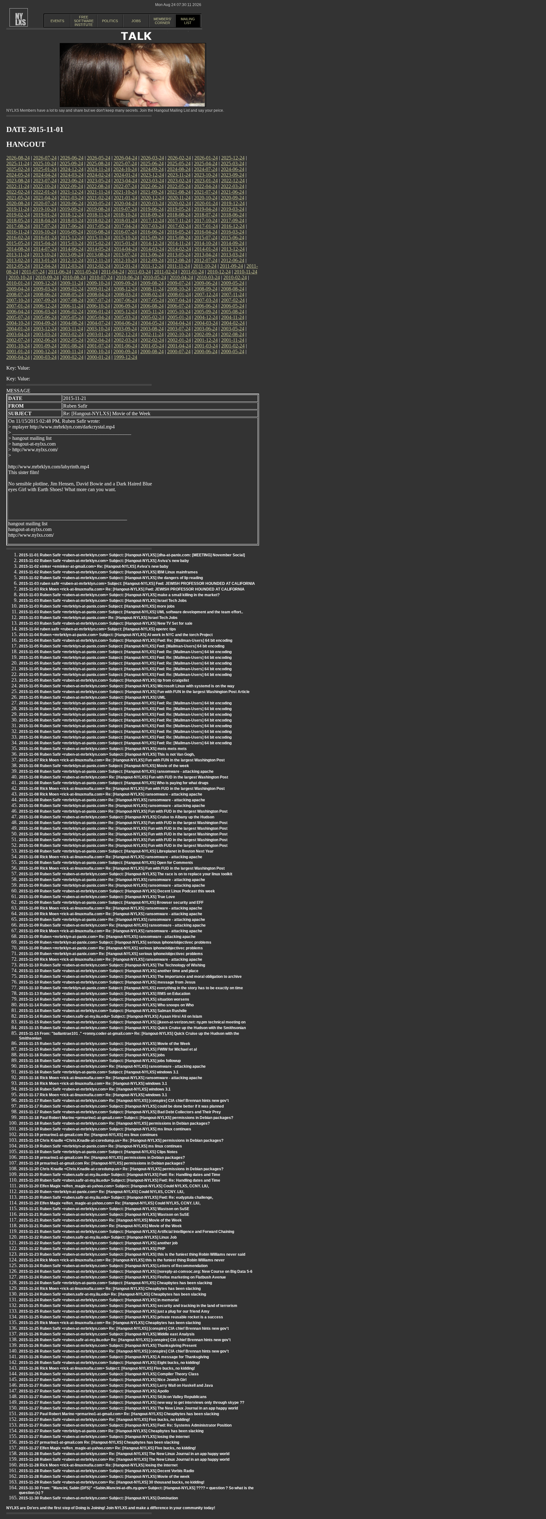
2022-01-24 (45, 192)
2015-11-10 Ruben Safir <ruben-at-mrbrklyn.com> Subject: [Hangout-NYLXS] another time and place (108, 971)
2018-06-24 (232, 214)
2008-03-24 (125, 294)
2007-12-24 (206, 294)
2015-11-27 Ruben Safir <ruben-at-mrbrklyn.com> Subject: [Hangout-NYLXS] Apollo (94, 1391)
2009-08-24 (152, 283)
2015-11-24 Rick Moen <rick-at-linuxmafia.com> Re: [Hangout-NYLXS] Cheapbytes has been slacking (110, 1288)
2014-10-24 (205, 243)
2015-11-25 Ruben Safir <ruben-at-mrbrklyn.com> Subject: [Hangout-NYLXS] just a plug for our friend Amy (114, 1311)
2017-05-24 (98, 226)
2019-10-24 (44, 209)
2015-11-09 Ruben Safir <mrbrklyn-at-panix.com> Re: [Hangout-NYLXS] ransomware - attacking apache (112, 880)
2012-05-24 (18, 266)
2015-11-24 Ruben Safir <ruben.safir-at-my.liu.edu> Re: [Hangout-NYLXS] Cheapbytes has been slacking (112, 1294)
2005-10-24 (179, 311)
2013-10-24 (44, 254)
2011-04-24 (112, 271)
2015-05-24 (18, 243)
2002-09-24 (205, 334)
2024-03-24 (71, 175)
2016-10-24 (44, 231)
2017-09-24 (232, 220)
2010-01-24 (18, 283)
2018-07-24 (205, 214)
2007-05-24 (152, 300)
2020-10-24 (205, 197)
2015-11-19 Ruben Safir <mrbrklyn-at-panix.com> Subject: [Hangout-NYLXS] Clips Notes (98, 1152)
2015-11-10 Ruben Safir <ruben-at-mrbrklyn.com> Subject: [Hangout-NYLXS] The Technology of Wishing (112, 965)
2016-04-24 (205, 231)
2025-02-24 (18, 169)
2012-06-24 (232, 260)
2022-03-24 (232, 186)
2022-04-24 (205, 186)
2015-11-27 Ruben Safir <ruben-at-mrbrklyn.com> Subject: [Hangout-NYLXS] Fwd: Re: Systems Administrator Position (125, 1425)
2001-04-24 (179, 345)
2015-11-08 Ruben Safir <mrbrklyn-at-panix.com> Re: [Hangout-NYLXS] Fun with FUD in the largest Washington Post (123, 811)
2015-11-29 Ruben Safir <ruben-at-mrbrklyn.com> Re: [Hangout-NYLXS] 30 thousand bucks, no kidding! (111, 1482)
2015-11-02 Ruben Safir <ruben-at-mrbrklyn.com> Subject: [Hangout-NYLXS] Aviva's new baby (104, 561)
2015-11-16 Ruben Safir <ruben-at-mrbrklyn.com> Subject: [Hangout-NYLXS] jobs (92, 1055)
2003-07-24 (179, 328)
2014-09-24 (232, 243)
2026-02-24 (179, 157)
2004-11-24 (232, 317)
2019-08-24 (98, 209)
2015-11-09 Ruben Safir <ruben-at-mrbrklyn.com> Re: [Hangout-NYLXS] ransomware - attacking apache (112, 925)
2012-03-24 (71, 266)
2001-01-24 (18, 351)
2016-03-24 (232, 231)
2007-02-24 (233, 300)
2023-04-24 (125, 180)
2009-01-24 (98, 288)
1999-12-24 (125, 357)
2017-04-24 (125, 226)
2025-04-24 (205, 163)
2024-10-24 (125, 169)
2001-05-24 (152, 345)
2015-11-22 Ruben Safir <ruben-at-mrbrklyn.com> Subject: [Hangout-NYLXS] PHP (92, 1249)
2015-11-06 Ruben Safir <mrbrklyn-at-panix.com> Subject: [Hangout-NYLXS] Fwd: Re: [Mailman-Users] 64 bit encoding (125, 703)
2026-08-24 (18, 157)
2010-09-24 (47, 277)
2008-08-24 (232, 288)
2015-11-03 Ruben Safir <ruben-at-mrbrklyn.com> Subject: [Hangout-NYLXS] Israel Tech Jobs (103, 600)
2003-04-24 (18, 334)
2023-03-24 (152, 180)
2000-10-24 (98, 351)
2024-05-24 (18, 175)
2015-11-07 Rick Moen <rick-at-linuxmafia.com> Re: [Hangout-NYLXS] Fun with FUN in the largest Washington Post (122, 760)
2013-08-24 (98, 254)
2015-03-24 (71, 243)
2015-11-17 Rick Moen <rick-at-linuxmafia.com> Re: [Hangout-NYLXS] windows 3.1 (93, 1095)
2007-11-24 (232, 294)
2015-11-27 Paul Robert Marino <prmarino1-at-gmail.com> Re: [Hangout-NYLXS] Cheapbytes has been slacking (119, 1414)
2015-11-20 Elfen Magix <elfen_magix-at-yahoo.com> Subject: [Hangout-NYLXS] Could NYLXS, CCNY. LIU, (114, 1186)
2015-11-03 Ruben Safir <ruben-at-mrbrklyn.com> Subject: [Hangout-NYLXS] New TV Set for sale (105, 623)
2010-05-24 (154, 277)
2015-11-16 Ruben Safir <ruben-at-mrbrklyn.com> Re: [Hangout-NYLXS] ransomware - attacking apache (112, 1066)
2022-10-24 (44, 186)
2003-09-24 (125, 328)
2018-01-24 (125, 220)
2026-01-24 (206, 157)
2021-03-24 (71, 197)
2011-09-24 (231, 266)
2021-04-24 (45, 197)
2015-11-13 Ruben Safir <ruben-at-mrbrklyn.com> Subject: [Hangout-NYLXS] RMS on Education (104, 993)
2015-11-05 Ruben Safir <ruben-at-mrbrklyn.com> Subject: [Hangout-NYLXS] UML (92, 697)
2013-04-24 (205, 254)
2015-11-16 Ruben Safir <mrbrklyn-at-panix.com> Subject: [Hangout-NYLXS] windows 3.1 (99, 1072)
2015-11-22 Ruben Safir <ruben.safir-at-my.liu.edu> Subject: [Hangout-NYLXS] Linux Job (98, 1237)
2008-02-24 (152, 294)
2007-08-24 (71, 300)
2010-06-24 (127, 277)
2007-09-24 (45, 300)
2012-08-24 (179, 260)
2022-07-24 (125, 186)
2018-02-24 (98, 220)
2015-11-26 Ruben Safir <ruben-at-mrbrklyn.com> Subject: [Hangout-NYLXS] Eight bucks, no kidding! (109, 1362)
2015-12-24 (71, 237)
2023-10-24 (205, 175)
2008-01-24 (179, 294)
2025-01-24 (45, 169)
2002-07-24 (18, 340)
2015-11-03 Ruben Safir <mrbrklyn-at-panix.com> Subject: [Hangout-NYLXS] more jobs (97, 606)
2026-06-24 (71, 157)
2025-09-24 (71, 163)
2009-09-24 (125, 283)
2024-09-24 (152, 169)
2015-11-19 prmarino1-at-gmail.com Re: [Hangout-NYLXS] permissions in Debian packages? (102, 1157)
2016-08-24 (98, 231)
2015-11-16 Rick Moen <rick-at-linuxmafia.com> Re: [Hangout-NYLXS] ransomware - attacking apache (110, 1078)
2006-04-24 (18, 311)
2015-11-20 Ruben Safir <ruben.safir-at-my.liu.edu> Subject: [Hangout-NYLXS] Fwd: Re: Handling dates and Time (119, 1174)
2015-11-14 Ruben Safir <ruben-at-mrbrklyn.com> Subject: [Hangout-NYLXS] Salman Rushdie (103, 1011)
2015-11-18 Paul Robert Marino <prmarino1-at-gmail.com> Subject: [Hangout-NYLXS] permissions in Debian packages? (126, 1118)
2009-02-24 (71, 288)
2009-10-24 (98, 283)
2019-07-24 (125, 209)
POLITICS (110, 21)
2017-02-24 (179, 226)
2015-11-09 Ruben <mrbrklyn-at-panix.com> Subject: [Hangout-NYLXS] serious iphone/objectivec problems (115, 942)
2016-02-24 (18, 237)
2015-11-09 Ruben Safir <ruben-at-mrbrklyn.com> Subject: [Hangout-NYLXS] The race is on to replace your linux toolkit (125, 874)
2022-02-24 (18, 192)
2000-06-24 (205, 351)
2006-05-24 (232, 306)
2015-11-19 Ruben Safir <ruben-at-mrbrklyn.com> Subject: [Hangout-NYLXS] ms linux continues (105, 1129)
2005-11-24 (152, 311)
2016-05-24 (179, 231)
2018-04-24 (45, 220)
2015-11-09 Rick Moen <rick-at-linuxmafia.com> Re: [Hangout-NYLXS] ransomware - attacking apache (110, 908)
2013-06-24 (152, 254)
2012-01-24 (125, 266)
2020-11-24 (179, 197)
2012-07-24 (205, 260)
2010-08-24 (74, 277)
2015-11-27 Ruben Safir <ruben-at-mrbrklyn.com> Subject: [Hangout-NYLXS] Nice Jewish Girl (102, 1380)
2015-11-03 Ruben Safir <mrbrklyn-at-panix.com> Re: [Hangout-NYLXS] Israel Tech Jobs (98, 618)
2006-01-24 (98, 311)
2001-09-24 (45, 345)
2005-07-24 (18, 317)
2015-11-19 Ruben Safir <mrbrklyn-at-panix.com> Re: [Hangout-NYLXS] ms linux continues (100, 1146)
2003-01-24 (98, 334)
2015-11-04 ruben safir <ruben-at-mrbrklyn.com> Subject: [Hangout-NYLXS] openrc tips (97, 629)
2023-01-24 (206, 180)
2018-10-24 (125, 214)
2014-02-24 (179, 249)
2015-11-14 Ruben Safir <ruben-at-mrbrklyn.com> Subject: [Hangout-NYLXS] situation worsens (104, 999)
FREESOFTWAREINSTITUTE (84, 21)
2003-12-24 (45, 328)
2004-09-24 (45, 323)
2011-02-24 (165, 271)
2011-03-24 (139, 271)
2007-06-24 (125, 300)
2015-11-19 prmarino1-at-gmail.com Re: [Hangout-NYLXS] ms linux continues (88, 1135)
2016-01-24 (45, 237)
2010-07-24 (100, 277)
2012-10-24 (125, 260)
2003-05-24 (232, 328)
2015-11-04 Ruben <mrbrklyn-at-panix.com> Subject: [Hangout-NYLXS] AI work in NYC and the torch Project (116, 635)
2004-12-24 (206, 317)
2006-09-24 (125, 306)
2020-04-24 (125, 203)
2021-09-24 (152, 192)
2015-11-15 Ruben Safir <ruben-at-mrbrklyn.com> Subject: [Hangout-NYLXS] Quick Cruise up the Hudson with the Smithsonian (132, 1028)
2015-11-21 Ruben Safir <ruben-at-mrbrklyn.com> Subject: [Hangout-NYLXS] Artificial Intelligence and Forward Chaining (126, 1231)
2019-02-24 (18, 214)
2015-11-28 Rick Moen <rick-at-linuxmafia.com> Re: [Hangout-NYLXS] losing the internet (98, 1465)
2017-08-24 (18, 226)
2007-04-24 (179, 300)
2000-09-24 (125, 351)
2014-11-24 (179, 243)
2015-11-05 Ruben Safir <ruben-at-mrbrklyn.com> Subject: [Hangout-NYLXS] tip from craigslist (104, 680)
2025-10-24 (44, 163)
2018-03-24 (71, 220)
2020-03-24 (152, 203)
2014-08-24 (18, 249)
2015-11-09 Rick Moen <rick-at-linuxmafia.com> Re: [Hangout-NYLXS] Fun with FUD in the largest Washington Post (122, 868)
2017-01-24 (206, 226)
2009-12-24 (45, 283)
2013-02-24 (18, 260)
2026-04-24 (125, 157)
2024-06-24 (232, 169)
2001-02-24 (233, 345)
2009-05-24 (232, 283)
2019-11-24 (17, 209)
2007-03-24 (206, 300)
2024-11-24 (98, 169)
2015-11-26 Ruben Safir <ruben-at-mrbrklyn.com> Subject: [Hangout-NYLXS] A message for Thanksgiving (114, 1357)
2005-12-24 (125, 311)
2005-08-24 (232, 311)
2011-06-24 (59, 271)
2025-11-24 (17, 163)
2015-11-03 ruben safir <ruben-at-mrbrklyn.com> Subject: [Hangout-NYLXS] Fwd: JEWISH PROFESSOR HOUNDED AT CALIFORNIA (137, 583)
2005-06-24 (45, 317)
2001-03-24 (206, 345)
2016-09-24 (71, 231)
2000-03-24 (45, 357)
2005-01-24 (179, 317)
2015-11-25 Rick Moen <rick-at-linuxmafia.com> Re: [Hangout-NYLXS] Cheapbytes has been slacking (110, 1323)
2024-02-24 (98, 175)
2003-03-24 (45, 334)
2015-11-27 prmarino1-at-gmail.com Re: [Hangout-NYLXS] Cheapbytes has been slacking (99, 1442)
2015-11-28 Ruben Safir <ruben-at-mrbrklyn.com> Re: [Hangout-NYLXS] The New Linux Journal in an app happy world (124, 1454)
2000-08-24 (152, 351)
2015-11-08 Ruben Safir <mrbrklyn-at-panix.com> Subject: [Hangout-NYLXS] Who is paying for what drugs (114, 783)
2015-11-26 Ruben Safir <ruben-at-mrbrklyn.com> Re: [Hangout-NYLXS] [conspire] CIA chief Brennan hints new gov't (124, 1351)
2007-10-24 (18, 300)
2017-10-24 (205, 220)
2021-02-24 (98, 197)
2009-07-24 (179, 283)
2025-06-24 (152, 163)
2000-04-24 (18, 357)
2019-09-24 (71, 209)
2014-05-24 (98, 249)
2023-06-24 (71, 180)
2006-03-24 (45, 311)
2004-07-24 (98, 323)
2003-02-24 (71, 334)
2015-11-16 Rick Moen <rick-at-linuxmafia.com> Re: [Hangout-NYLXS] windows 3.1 (93, 1083)
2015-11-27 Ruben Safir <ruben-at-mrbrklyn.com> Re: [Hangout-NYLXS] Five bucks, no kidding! (104, 1419)
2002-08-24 (232, 334)
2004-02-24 (233, 323)
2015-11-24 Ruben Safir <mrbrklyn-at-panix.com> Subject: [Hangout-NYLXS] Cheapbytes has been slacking (115, 1283)
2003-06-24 (205, 328)
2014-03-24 (152, 249)
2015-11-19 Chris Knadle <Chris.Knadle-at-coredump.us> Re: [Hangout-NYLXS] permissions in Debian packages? (121, 1140)
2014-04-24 (125, 249)
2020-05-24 (98, 203)
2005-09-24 (205, 311)
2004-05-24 (152, 323)
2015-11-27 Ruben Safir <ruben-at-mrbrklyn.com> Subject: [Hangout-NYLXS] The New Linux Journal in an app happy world (128, 1408)
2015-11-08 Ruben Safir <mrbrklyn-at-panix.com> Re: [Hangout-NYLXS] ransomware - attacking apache (112, 800)
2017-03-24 (152, 226)
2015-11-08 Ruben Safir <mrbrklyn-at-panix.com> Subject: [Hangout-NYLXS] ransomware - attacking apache (116, 771)
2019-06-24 (152, 209)
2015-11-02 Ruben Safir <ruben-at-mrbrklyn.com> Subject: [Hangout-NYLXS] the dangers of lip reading (111, 578)
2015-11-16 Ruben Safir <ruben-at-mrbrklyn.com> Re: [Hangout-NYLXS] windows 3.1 (95, 1089)
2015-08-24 (179, 237)
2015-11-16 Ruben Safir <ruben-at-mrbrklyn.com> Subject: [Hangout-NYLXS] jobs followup (100, 1061)
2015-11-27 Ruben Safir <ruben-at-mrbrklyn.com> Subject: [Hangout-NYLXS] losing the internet (104, 1437)
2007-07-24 (98, 300)
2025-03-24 (232, 163)
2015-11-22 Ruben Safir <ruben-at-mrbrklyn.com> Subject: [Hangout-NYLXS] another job (98, 1243)
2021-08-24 (179, 192)
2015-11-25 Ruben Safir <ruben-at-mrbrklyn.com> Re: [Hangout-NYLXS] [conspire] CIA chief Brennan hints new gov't (124, 1328)
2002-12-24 (125, 334)
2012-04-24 (45, 266)
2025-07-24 (125, 163)
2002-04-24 (98, 340)
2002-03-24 (125, 340)
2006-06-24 (205, 306)
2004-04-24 (179, 323)
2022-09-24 (71, 186)
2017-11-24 (179, 220)
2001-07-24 (98, 345)
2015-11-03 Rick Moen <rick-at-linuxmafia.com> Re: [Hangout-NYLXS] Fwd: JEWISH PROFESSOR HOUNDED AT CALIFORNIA (132, 589)
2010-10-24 (20, 277)
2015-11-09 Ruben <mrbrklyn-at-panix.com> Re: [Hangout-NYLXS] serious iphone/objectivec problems (111, 948)
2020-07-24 (45, 203)
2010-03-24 (208, 277)
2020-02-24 (179, 203)
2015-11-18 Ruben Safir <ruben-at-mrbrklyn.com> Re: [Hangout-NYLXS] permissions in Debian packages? (114, 1123)
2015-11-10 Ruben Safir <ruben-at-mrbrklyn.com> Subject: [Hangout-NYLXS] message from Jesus (107, 982)
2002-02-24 (152, 340)
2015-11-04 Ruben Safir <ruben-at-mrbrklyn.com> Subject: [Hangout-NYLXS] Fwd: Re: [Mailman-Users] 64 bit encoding (125, 640)
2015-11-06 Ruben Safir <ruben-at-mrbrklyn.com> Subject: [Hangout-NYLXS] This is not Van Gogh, (107, 754)
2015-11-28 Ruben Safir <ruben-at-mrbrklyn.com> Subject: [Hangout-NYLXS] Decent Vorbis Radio (106, 1471)
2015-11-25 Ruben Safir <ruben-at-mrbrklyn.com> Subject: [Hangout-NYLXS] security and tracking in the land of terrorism (128, 1305)
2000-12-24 (45, 351)
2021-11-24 (98, 192)
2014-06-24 (71, 249)
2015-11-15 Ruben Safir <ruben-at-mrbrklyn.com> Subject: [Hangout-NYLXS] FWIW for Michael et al (108, 1049)
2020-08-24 (18, 203)
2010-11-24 (245, 271)
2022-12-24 (233, 180)
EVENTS (57, 21)
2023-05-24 (98, 180)
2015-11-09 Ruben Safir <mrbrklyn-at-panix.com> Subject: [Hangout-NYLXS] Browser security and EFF (111, 902)
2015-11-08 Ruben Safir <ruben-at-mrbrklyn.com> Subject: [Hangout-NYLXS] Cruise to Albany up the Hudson (116, 817)
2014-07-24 (45, 249)
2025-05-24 (179, 163)
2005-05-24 (71, 317)
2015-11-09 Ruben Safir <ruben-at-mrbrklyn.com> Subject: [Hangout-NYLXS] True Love (97, 897)
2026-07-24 (45, 157)
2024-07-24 (205, 169)
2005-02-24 (152, 317)
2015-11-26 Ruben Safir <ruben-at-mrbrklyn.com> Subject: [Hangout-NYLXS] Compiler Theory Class (109, 1374)
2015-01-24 (125, 243)
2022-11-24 (17, 186)
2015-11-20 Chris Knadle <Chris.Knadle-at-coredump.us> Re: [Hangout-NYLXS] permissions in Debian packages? (121, 1169)
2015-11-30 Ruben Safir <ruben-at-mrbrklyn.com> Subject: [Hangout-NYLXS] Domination (98, 1498)
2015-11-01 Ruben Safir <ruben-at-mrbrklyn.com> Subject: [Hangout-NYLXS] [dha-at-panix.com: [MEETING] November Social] (132, 555)
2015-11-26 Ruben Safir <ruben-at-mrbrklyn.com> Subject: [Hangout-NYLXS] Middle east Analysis (107, 1334)
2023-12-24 (152, 175)
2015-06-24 (232, 237)
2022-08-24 (98, 186)
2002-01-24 (179, 340)
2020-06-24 (71, 203)
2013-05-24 (179, 254)
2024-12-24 (71, 169)
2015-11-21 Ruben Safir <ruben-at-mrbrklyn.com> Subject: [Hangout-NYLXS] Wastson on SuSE (104, 1209)
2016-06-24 (152, 231)
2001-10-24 (18, 345)
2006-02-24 (71, 311)
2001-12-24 (206, 340)
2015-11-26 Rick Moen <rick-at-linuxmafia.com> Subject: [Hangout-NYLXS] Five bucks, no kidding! (107, 1368)
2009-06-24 (205, 283)
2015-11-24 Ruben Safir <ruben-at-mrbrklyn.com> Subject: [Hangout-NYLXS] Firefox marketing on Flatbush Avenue (122, 1277)
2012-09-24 (152, 260)
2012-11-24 (98, 260)
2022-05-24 (179, 186)
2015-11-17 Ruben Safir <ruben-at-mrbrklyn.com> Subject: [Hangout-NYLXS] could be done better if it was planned (121, 1106)
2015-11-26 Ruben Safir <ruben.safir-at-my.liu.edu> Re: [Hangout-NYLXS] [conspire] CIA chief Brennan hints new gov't (125, 1340)
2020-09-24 (232, 197)
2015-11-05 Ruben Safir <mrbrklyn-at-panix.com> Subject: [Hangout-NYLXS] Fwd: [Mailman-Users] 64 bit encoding (121, 646)
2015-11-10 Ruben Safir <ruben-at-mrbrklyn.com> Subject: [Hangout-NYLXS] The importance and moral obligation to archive (130, 976)
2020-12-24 (152, 197)
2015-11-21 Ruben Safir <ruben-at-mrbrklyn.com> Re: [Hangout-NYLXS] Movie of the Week (100, 1220)
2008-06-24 (45, 294)
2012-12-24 (71, 260)
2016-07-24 (125, 231)
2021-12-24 (71, 192)
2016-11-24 (17, 231)
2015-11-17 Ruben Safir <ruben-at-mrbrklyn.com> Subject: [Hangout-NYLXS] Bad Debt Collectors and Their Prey (120, 1112)
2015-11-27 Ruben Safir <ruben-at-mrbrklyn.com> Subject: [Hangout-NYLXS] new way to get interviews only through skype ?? (131, 1402)
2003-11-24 (71, 328)
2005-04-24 (98, 317)
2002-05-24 (71, 340)
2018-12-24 (71, 214)
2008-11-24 (152, 288)
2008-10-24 (179, 288)
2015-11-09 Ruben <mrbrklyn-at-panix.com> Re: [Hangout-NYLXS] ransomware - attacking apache (107, 937)
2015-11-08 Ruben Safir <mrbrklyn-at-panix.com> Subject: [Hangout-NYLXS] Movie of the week (104, 766)
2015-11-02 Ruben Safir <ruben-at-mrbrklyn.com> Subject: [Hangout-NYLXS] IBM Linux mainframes (108, 572)
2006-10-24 (98, 306)
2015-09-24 (152, 237)
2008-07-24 (18, 294)
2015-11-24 (98, 237)
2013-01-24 (45, 260)
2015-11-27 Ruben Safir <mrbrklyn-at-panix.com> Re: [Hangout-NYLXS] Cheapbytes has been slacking (111, 1431)
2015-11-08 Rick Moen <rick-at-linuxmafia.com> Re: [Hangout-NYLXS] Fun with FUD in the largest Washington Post (122, 788)
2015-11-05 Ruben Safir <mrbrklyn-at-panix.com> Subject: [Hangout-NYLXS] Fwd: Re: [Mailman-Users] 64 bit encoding (125, 652)
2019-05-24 (179, 209)
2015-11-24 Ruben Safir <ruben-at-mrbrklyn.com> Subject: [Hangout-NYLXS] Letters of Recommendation (113, 1266)
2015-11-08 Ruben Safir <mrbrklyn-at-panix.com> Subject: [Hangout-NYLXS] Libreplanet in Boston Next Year (116, 851)
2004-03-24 (206, 323)
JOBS (136, 21)
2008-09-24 (205, 288)
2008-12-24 (125, 288)
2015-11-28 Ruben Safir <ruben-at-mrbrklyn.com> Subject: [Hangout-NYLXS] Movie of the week (104, 1476)
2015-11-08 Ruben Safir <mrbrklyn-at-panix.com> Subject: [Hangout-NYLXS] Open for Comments (106, 862)
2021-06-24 (232, 192)
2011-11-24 (178, 266)
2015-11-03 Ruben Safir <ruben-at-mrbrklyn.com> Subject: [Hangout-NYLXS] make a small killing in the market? (119, 595)
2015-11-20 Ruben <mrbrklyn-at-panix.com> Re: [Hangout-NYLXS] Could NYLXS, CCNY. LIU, (101, 1192)
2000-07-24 (179, 351)
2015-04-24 (45, 243)
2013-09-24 (71, 254)
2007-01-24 (18, 306)
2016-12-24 (233, 226)
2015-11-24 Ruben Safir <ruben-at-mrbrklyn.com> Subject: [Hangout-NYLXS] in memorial (99, 1300)
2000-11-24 (71, 351)
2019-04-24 (205, 209)
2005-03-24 (125, 317)
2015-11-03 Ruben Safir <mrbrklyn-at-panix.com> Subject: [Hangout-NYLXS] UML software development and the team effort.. (131, 612)
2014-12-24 (152, 243)
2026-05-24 (98, 157)
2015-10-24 (125, 237)
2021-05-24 (18, 197)
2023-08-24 (18, 180)
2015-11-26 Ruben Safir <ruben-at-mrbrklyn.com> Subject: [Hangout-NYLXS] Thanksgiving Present (108, 1345)
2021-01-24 (125, 197)
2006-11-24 (71, 306)
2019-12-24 (233, 203)
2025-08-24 (98, 163)
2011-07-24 (33, 271)
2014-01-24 (206, 249)
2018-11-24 (98, 214)
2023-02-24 (179, 180)
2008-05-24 (71, 294)
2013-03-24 (232, 254)
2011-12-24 (152, 266)
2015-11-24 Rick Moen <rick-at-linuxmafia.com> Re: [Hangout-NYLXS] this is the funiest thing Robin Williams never (122, 1260)
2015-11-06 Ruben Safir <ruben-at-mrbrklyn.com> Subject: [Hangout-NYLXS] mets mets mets (103, 749)
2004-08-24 (71, 323)
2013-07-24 (125, 254)
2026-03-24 (152, 157)
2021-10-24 (125, 192)
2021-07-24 (205, 192)
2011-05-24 (86, 271)
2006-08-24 (152, 306)
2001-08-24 (71, 345)
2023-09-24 (232, 175)
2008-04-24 (98, 294)
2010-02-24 (235, 277)
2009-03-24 (45, 288)
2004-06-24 (125, 323)
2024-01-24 (125, 175)
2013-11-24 (17, 254)
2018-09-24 (152, 214)
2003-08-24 (152, 328)
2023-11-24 (179, 175)
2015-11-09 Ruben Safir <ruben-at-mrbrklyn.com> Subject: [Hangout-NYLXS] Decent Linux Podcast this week (117, 891)
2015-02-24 (98, 243)
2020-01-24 (206, 203)
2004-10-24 (18, 323)
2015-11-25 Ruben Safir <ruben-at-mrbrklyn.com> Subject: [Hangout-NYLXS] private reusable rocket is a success (121, 1317)
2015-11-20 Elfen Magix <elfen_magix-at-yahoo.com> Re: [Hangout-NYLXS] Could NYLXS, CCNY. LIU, (109, 1203)
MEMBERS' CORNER (162, 21)
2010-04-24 (181, 277)
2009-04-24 (18, 288)
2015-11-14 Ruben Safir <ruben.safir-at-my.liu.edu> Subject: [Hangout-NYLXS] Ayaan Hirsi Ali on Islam (110, 1016)
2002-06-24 (45, 340)
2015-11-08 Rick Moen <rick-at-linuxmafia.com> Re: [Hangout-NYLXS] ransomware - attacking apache (110, 794)
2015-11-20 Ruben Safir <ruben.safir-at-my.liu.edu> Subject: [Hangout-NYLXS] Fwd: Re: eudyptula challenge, (116, 1197)
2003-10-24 (98, 328)
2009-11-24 (71, 283)
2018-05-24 (18, 220)
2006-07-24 (179, 306)
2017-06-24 (71, 226)
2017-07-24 (45, 226)
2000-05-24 (232, 351)
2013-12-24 (233, 249)
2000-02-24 (71, 357)
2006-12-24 (45, 306)
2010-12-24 (219, 271)
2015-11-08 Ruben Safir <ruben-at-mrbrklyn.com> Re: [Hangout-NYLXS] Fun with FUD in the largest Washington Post (123, 777)
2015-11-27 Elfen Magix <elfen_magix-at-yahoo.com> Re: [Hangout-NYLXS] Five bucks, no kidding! (107, 1448)
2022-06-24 (152, 186)
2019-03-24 (232, 209)
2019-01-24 (45, 214)
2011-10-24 (204, 266)
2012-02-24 (98, 266)
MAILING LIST (188, 21)
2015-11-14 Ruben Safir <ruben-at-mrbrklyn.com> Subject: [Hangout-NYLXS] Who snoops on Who (106, 1005)
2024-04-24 (45, 175)
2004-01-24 (18, 328)
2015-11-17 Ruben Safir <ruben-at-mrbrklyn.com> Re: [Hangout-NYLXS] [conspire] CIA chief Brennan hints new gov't (124, 1100)
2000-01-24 (98, 357)
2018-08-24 (179, 214)
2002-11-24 (152, 334)
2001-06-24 (125, 345)
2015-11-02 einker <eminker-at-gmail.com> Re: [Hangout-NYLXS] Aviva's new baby (93, 566)
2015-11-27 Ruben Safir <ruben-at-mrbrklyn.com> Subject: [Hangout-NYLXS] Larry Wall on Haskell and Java (116, 1385)
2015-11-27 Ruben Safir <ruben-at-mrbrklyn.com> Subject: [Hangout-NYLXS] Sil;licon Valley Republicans (113, 1397)
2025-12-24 (233, 157)
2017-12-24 (152, 220)
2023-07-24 (45, 180)
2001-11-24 (232, 340)
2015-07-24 (205, 237)
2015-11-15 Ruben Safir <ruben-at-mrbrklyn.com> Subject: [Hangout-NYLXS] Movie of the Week (104, 1043)
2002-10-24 (179, 334)
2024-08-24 (179, 169)
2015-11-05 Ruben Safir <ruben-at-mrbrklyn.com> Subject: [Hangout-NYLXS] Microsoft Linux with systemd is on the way (126, 686)
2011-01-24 (192, 271)
